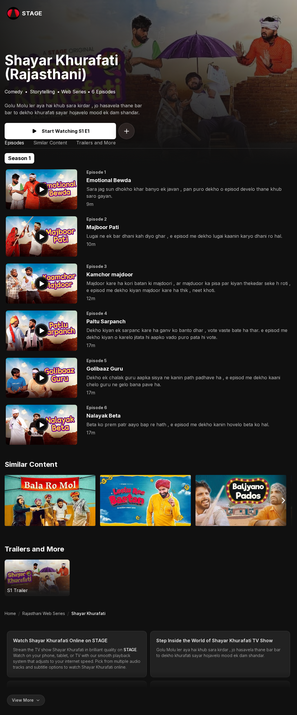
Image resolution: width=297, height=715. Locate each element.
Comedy (14, 92)
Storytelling (42, 92)
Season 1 (19, 158)
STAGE (100, 640)
